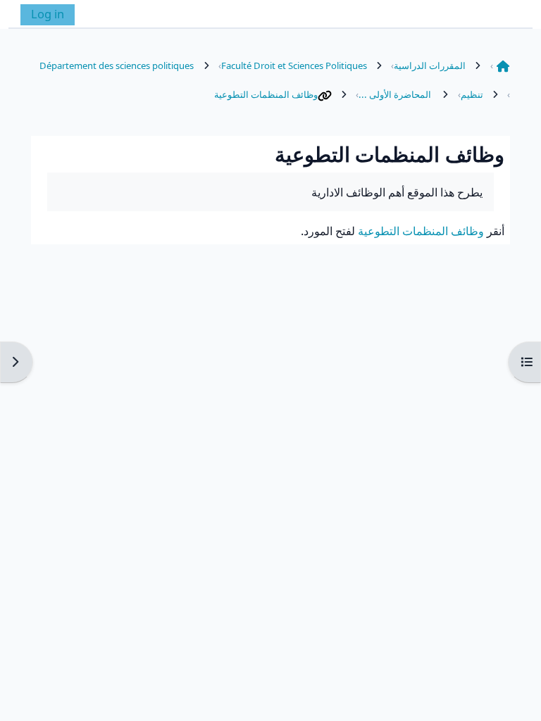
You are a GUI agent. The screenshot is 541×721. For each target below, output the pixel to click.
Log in (47, 14)
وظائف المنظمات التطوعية (266, 94)
